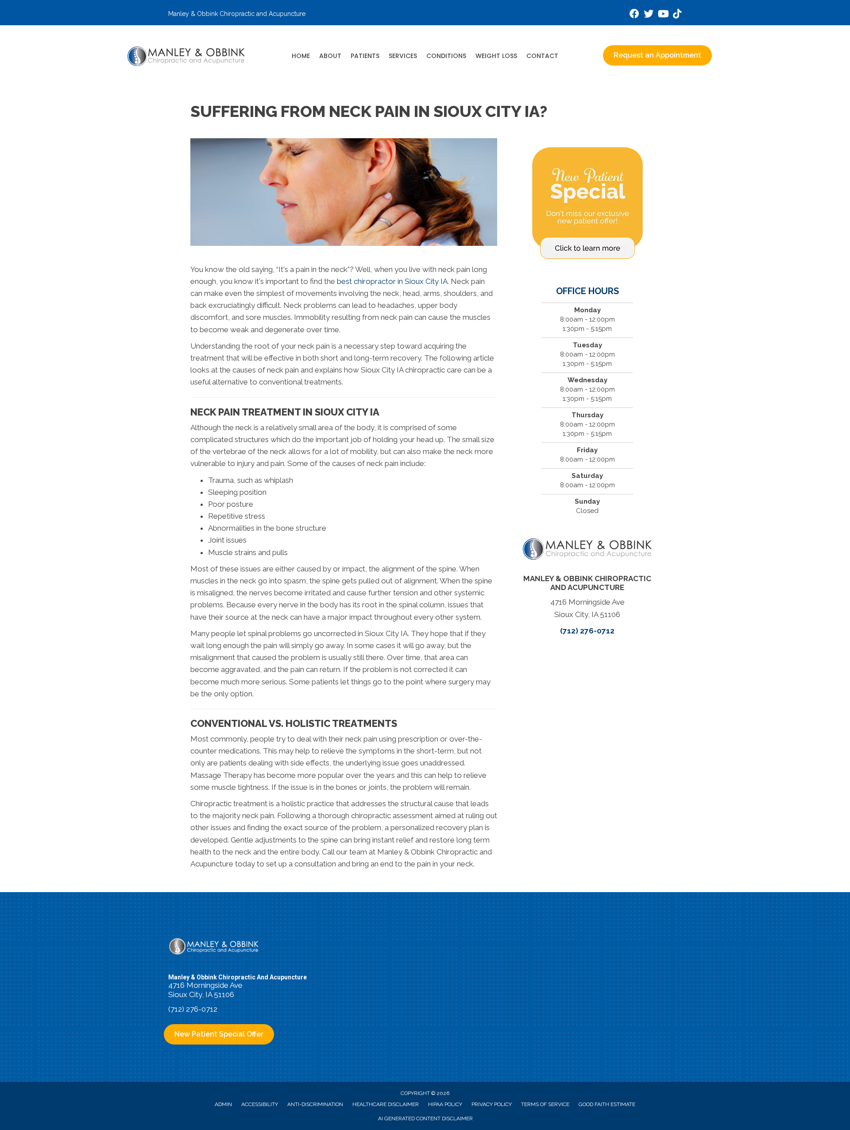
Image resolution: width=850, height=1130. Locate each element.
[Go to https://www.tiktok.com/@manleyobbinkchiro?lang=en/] (677, 15)
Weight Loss (496, 55)
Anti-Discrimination (315, 1104)
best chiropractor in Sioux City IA (392, 281)
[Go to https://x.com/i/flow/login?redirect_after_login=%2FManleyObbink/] (648, 15)
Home (301, 55)
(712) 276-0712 (587, 630)
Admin (223, 1104)
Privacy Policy (491, 1104)
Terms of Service (545, 1104)
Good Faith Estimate (607, 1104)
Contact (542, 55)
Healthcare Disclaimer (385, 1104)
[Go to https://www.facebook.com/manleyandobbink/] (634, 15)
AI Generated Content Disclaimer (425, 1118)
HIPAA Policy (445, 1104)
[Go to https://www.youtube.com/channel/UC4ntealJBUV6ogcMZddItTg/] (663, 15)
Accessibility (259, 1104)
